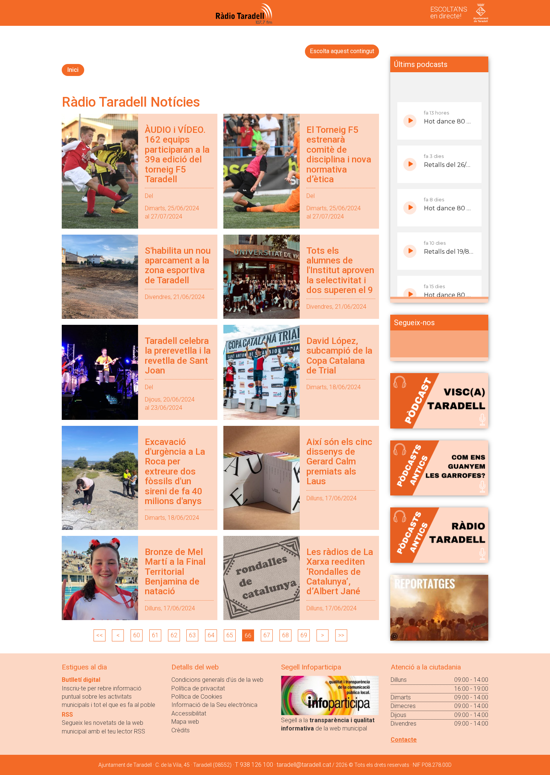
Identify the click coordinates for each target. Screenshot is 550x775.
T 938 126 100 (254, 764)
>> (341, 635)
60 (136, 635)
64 (211, 635)
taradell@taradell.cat (303, 764)
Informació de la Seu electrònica (214, 704)
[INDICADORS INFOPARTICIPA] (330, 695)
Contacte (404, 739)
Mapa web (185, 721)
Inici (73, 69)
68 (285, 635)
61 (155, 635)
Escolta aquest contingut (342, 51)
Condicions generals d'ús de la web (217, 679)
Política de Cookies (196, 696)
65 (229, 635)
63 (192, 635)
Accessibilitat (188, 713)
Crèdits (180, 730)
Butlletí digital (81, 679)
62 (174, 635)
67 (266, 635)
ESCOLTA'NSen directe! (448, 12)
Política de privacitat (198, 688)
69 (303, 635)
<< (99, 635)
